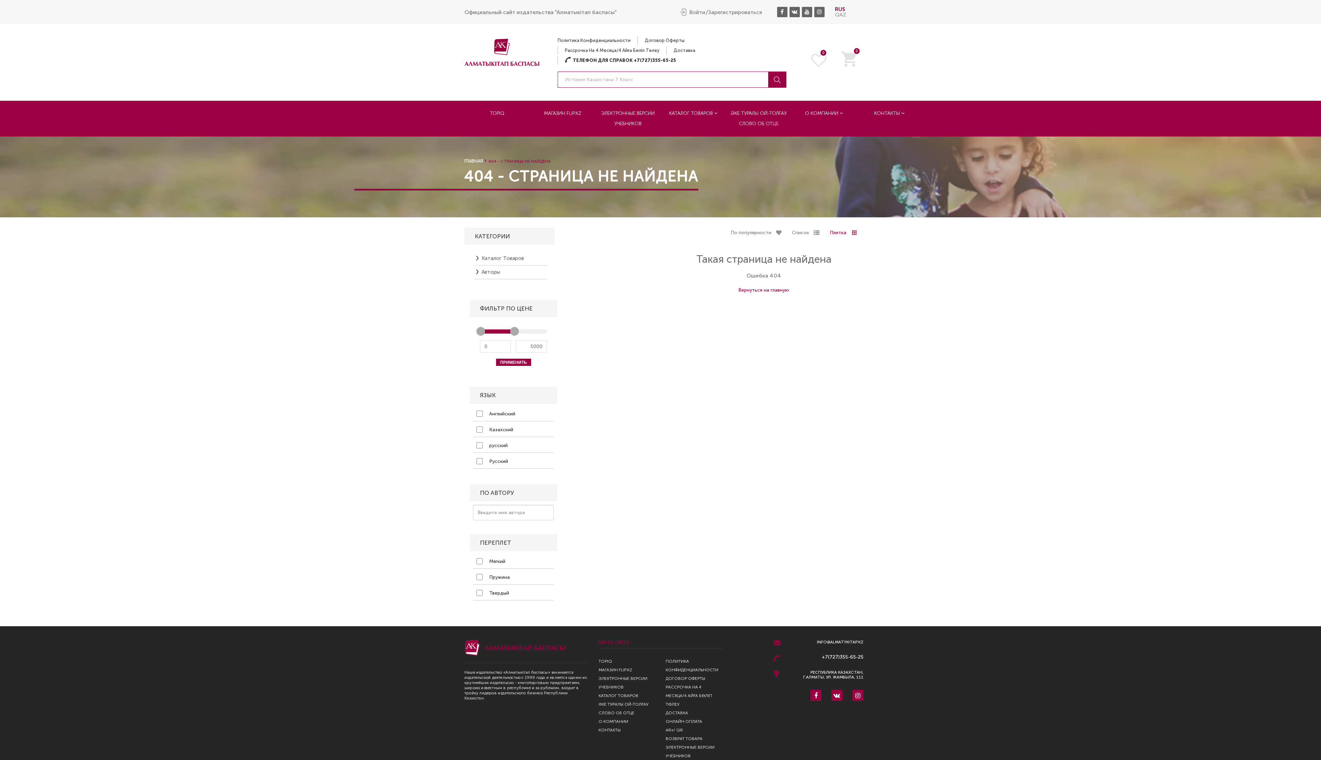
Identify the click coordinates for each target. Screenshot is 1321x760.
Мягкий (496, 561)
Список (800, 233)
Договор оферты (665, 40)
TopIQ (497, 113)
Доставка (684, 50)
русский (498, 445)
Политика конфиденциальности (594, 40)
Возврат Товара (684, 738)
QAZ (840, 14)
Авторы (491, 272)
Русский (498, 461)
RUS (840, 9)
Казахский (500, 430)
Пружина (499, 577)
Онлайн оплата (684, 721)
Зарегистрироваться (735, 12)
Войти (697, 12)
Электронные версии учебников (628, 118)
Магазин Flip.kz (562, 113)
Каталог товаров (691, 113)
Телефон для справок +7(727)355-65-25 (620, 60)
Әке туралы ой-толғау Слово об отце (759, 118)
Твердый (498, 593)
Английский (501, 414)
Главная (473, 161)
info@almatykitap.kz (840, 642)
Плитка (838, 233)
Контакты (887, 113)
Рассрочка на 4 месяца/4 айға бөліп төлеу (612, 50)
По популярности (751, 233)
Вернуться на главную (763, 290)
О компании (822, 113)
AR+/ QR (674, 730)
